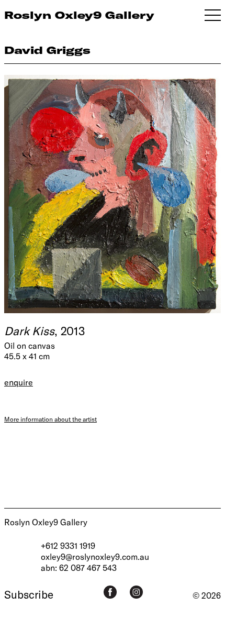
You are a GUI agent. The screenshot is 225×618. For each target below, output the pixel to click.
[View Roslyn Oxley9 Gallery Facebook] (110, 592)
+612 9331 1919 (68, 545)
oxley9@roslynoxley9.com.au (95, 556)
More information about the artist (50, 419)
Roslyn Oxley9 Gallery (45, 522)
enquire (18, 382)
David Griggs (47, 50)
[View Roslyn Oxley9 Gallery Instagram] (136, 592)
